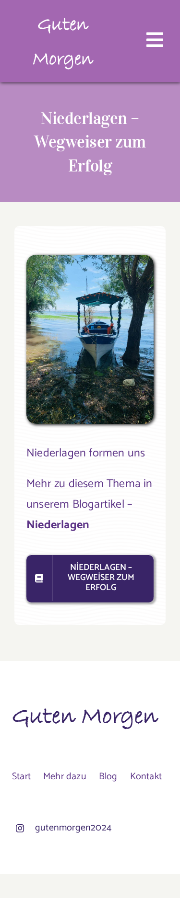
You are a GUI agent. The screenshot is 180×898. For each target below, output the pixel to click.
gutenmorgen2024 (73, 828)
